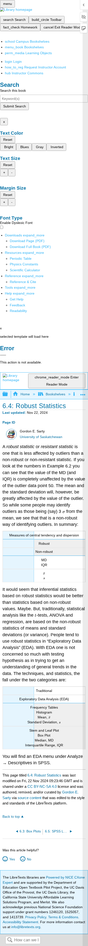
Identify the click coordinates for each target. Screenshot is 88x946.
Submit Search (14, 106)
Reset (7, 140)
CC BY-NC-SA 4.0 (42, 786)
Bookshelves (55, 394)
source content (29, 798)
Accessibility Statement (20, 922)
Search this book (13, 90)
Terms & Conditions (63, 917)
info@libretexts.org (25, 927)
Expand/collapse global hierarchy (8, 394)
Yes (12, 859)
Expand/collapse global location (83, 393)
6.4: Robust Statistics (44, 775)
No (29, 859)
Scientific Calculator (25, 270)
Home (25, 394)
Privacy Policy (35, 917)
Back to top (11, 816)
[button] (17, 305)
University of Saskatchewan (41, 437)
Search (9, 940)
